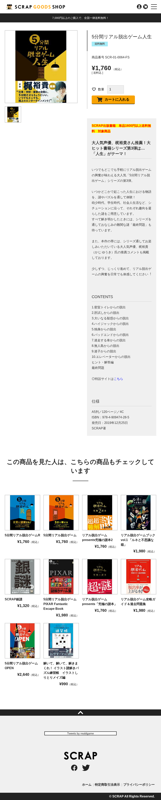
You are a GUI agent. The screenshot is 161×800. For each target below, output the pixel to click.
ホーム (86, 784)
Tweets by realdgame (80, 733)
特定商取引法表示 (107, 784)
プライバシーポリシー (139, 784)
